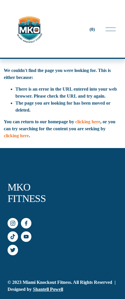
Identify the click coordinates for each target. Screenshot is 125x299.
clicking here (87, 121)
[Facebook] (26, 223)
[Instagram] (13, 223)
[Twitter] (13, 250)
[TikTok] (13, 236)
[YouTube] (26, 236)
